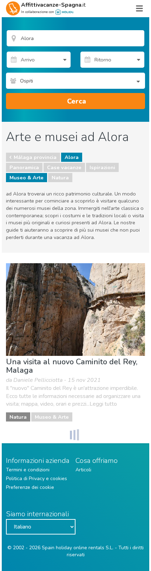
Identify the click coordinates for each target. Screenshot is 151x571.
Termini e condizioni (28, 469)
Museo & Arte (26, 177)
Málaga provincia (35, 157)
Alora (72, 157)
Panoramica (24, 167)
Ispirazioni (102, 167)
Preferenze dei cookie (30, 487)
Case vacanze (64, 167)
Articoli (83, 469)
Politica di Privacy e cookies (36, 478)
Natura (60, 177)
